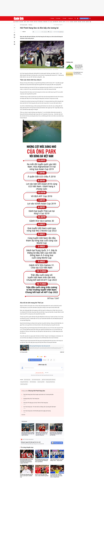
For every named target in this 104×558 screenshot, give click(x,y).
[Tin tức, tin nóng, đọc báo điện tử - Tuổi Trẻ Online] (18, 18)
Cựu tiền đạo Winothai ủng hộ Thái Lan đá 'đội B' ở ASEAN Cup (26, 475)
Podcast (52, 18)
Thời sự (28, 21)
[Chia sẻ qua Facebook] (48, 360)
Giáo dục (71, 21)
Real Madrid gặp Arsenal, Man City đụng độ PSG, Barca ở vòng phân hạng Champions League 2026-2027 (26, 461)
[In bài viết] (14, 44)
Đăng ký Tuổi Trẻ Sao (84, 18)
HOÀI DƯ (24, 31)
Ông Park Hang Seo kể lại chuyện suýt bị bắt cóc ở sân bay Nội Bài (38, 394)
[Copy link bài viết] (51, 360)
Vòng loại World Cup (50, 381)
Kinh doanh (40, 21)
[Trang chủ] (14, 22)
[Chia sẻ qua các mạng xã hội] (54, 360)
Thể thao (67, 21)
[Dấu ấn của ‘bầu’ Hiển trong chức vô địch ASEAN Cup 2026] (42, 469)
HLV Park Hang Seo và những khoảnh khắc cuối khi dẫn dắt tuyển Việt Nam (28, 434)
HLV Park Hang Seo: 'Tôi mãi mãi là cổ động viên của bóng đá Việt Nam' (39, 406)
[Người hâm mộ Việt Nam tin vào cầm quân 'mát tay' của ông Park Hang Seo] (42, 427)
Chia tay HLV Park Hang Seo (36, 391)
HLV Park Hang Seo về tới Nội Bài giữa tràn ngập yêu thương (37, 410)
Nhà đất (75, 21)
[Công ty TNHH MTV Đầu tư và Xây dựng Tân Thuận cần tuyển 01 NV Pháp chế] (69, 67)
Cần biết (64, 18)
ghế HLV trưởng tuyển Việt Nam (48, 379)
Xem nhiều (21, 21)
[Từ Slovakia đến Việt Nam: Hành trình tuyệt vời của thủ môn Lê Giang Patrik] (57, 469)
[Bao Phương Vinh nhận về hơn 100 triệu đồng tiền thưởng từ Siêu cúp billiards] (42, 454)
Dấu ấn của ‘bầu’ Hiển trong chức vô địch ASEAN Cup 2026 (41, 475)
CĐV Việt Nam (33, 381)
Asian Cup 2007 (41, 381)
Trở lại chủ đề (24, 24)
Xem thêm (23, 414)
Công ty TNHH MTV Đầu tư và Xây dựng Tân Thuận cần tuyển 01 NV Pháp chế (79, 66)
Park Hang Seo (27, 379)
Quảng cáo (71, 18)
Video (25, 21)
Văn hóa (60, 21)
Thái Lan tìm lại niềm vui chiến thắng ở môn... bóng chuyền (56, 460)
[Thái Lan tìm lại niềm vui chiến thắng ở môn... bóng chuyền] (57, 454)
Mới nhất (17, 21)
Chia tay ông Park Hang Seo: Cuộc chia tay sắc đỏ (40, 345)
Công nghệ (45, 21)
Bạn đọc (87, 21)
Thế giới (31, 21)
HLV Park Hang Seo (36, 379)
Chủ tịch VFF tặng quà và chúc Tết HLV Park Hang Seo (35, 402)
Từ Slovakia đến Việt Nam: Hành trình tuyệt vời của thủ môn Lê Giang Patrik (56, 475)
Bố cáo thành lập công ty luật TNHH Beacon (78, 73)
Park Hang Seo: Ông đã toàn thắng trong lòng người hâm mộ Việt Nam (56, 434)
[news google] (58, 32)
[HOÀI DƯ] (21, 32)
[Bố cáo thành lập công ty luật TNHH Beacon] (69, 74)
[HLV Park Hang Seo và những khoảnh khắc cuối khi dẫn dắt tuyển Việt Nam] (28, 427)
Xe (48, 21)
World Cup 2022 (24, 384)
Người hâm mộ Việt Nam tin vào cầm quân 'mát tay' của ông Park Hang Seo (42, 434)
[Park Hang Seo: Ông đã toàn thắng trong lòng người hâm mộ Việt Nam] (56, 427)
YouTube (58, 18)
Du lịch (51, 21)
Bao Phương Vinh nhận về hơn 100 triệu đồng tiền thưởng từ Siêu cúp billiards (41, 460)
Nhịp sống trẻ (55, 21)
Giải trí (64, 21)
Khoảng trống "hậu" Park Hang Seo (31, 398)
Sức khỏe (79, 21)
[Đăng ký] (57, 443)
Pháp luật (35, 21)
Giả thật (83, 21)
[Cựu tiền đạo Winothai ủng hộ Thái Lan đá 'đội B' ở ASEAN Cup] (27, 469)
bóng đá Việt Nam (24, 381)
